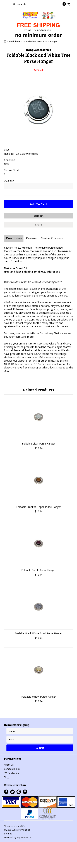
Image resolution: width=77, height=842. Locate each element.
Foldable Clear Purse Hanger (38, 443)
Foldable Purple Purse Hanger (38, 570)
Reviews (31, 238)
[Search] (14, 4)
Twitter (12, 792)
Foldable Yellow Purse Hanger (38, 696)
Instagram (25, 792)
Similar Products (52, 238)
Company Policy (12, 768)
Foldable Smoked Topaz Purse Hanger (38, 507)
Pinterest (18, 792)
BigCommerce (24, 837)
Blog (6, 777)
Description (14, 238)
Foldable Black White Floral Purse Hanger (38, 633)
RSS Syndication (12, 773)
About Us (8, 764)
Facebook (6, 792)
